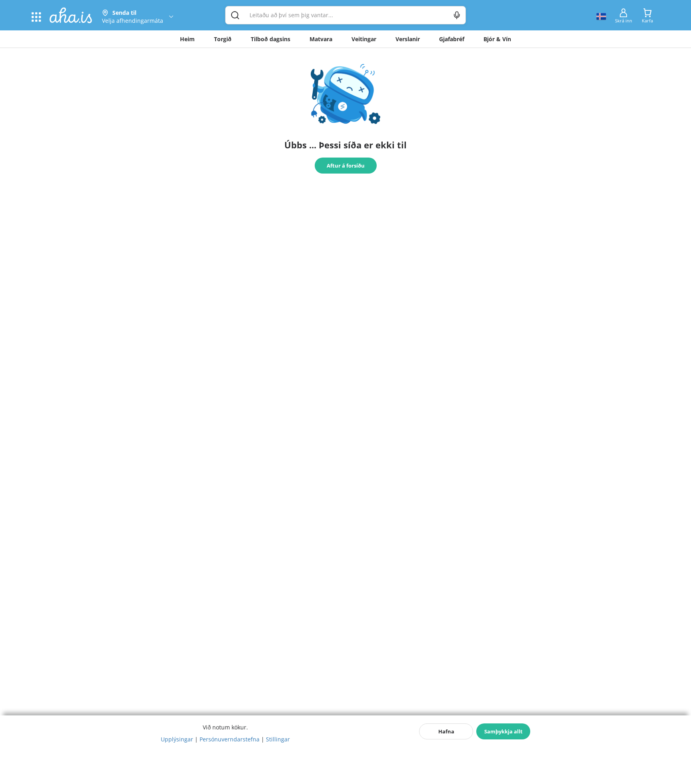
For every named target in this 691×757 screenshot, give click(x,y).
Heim (187, 39)
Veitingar (363, 39)
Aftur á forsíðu (346, 165)
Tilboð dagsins (270, 39)
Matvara (321, 39)
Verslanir (407, 39)
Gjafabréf (451, 39)
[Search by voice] (457, 15)
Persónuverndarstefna (230, 739)
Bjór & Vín (497, 39)
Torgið (223, 39)
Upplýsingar (177, 739)
